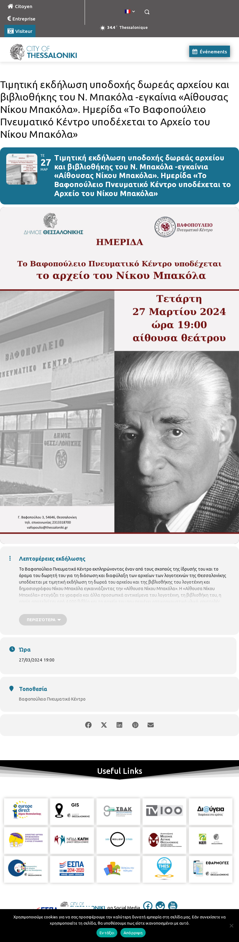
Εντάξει (107, 933)
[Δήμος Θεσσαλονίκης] (46, 51)
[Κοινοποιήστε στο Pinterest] (135, 725)
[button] (146, 12)
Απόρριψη (133, 933)
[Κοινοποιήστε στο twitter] (104, 725)
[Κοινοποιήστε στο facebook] (88, 725)
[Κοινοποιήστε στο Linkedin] (119, 725)
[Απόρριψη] (231, 925)
